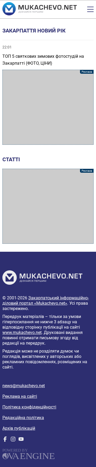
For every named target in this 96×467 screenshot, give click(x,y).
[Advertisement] (48, 107)
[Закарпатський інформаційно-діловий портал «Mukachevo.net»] (39, 9)
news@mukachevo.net (23, 385)
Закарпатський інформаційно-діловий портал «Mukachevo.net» (45, 300)
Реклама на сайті (19, 396)
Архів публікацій (18, 428)
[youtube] (21, 440)
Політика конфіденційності (29, 407)
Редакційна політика (23, 417)
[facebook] (5, 440)
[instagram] (13, 440)
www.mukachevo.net (22, 332)
